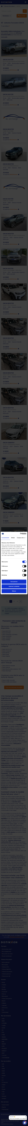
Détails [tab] (13, 537)
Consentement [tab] (5, 537)
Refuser (14, 591)
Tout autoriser (14, 581)
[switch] (24, 566)
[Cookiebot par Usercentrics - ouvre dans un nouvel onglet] (20, 534)
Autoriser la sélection (14, 586)
